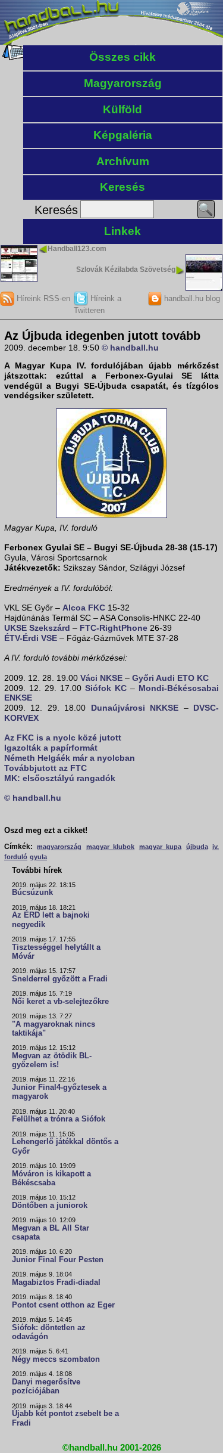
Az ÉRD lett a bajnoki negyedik (51, 919)
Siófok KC (106, 688)
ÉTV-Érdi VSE (30, 638)
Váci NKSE (101, 678)
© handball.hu (130, 347)
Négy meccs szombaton (56, 1359)
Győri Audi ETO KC (170, 678)
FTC (78, 768)
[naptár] (13, 57)
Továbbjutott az (37, 768)
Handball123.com (77, 248)
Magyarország (123, 83)
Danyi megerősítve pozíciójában (46, 1386)
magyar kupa (160, 846)
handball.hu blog (191, 298)
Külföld (122, 109)
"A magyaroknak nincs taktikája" (53, 1028)
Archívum (122, 161)
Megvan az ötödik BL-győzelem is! (52, 1060)
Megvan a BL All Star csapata (50, 1232)
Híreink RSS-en (42, 298)
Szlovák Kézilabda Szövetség (125, 269)
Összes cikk (122, 57)
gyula (38, 856)
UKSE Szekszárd (37, 628)
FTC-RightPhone (113, 628)
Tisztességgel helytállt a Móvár (56, 952)
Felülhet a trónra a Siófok (58, 1119)
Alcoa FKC (83, 607)
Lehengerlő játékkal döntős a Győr (65, 1146)
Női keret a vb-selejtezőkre (60, 1001)
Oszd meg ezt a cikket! (45, 830)
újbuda (197, 846)
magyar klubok (110, 846)
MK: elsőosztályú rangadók (59, 778)
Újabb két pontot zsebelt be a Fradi (65, 1418)
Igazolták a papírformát (51, 747)
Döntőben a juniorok (49, 1205)
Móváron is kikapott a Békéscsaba (51, 1178)
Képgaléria (122, 135)
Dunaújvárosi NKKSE (134, 707)
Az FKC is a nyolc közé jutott (62, 737)
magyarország (59, 846)
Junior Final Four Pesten (57, 1260)
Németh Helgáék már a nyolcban (69, 758)
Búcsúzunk (32, 892)
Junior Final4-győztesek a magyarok (59, 1092)
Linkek (122, 231)
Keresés (122, 187)
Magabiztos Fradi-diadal (56, 1282)
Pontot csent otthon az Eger (63, 1305)
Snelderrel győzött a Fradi (60, 979)
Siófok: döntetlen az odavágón (49, 1332)
